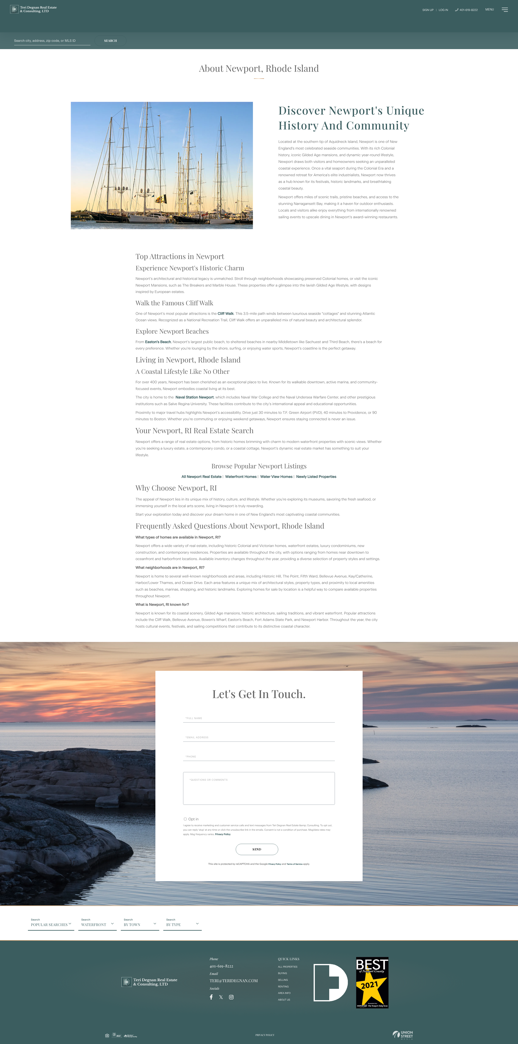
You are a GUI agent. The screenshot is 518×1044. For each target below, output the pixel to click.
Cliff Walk (226, 313)
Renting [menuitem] (283, 986)
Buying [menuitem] (282, 973)
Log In (443, 10)
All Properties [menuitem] (287, 966)
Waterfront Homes (241, 476)
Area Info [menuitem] (284, 993)
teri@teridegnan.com (234, 980)
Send (257, 849)
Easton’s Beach (158, 342)
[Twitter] (221, 997)
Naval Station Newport (195, 397)
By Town (132, 924)
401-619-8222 (468, 10)
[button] (110, 40)
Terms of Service (295, 864)
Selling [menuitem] (283, 980)
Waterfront (93, 924)
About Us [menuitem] (284, 999)
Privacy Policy (222, 834)
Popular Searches (49, 924)
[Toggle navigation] (496, 10)
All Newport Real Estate (202, 476)
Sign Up (428, 10)
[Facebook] (211, 997)
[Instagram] (231, 997)
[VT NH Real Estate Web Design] (403, 1035)
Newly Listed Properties (316, 476)
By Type (173, 924)
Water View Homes (276, 476)
